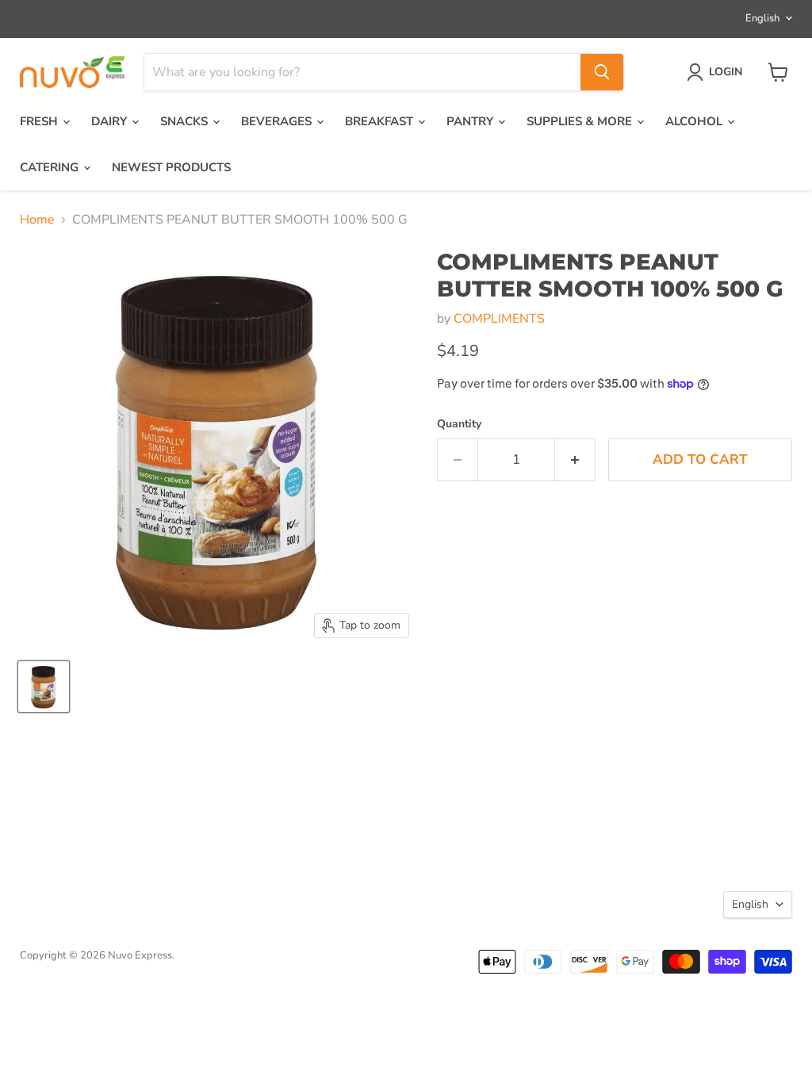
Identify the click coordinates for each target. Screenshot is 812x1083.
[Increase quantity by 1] (575, 459)
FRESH (40, 121)
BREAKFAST (380, 121)
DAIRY (110, 121)
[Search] (601, 72)
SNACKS (185, 121)
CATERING (51, 167)
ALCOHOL (695, 121)
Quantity (459, 424)
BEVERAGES (278, 121)
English (762, 18)
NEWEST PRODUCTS (171, 167)
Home (37, 219)
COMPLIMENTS (499, 318)
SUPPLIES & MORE (581, 121)
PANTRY (471, 121)
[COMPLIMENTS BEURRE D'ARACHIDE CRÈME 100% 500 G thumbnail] (43, 686)
